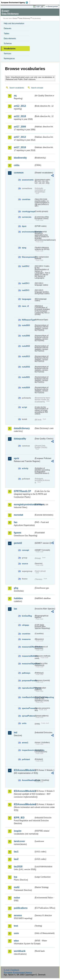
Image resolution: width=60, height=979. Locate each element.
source (25, 563)
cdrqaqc (25, 625)
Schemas (8, 43)
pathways (26, 673)
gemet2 (18, 543)
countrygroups (28, 211)
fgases (17, 532)
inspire (17, 831)
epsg (24, 248)
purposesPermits (28, 680)
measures (26, 639)
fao (15, 522)
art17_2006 (20, 126)
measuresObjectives (28, 663)
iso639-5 (25, 290)
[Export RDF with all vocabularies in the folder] (52, 176)
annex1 (25, 742)
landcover (19, 841)
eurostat (18, 515)
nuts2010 (26, 346)
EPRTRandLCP (22, 491)
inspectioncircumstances (28, 750)
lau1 (16, 851)
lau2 (16, 859)
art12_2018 (20, 116)
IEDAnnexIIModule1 (24, 770)
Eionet (15, 18)
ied (15, 732)
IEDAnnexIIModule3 (24, 791)
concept (25, 550)
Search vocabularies (16, 88)
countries (26, 199)
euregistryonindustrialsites (24, 504)
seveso (18, 915)
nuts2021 (26, 377)
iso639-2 (25, 266)
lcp (15, 877)
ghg (16, 588)
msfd (16, 887)
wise (16, 940)
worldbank (19, 951)
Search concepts (37, 88)
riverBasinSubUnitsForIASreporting (28, 697)
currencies (26, 217)
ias (15, 608)
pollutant (26, 759)
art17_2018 (20, 147)
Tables (6, 33)
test (16, 926)
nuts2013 (26, 356)
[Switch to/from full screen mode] (42, 6)
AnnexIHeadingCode (28, 780)
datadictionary (22, 428)
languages (26, 299)
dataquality (20, 438)
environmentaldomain (28, 232)
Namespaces (9, 58)
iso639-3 (25, 283)
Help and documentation (14, 23)
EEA (15, 2)
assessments (27, 180)
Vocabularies (9, 48)
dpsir (24, 226)
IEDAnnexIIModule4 (24, 804)
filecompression (28, 257)
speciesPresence (28, 708)
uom (16, 933)
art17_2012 (20, 137)
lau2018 (18, 866)
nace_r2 (25, 306)
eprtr (16, 458)
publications (21, 908)
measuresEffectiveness (28, 647)
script (24, 407)
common (19, 172)
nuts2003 (26, 325)
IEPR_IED (19, 817)
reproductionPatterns (28, 688)
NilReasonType (28, 320)
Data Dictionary (24, 18)
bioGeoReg (27, 616)
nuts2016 (26, 367)
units (24, 723)
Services (7, 53)
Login (38, 6)
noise (17, 897)
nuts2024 (26, 387)
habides (18, 598)
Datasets (7, 28)
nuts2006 (26, 336)
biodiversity (20, 157)
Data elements (10, 38)
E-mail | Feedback (11, 970)
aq (15, 95)
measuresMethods (28, 656)
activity (25, 468)
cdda (16, 165)
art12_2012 (20, 106)
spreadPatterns (28, 716)
